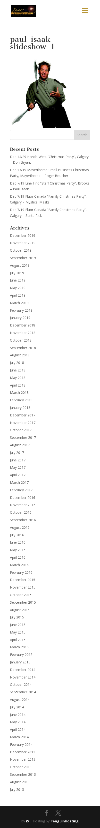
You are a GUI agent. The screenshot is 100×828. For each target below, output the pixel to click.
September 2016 (23, 520)
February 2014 (21, 744)
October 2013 (21, 767)
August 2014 (20, 699)
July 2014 (17, 707)
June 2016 (17, 542)
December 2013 (22, 752)
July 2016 (17, 535)
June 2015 (17, 624)
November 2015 (22, 587)
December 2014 (22, 669)
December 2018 (22, 325)
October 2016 (21, 512)
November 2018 (22, 332)
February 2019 (21, 310)
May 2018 (17, 377)
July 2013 (17, 789)
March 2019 (19, 302)
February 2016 (21, 572)
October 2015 (21, 594)
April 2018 (17, 385)
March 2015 (19, 647)
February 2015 (21, 654)
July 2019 (17, 273)
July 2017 (17, 452)
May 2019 (17, 287)
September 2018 (23, 347)
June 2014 (17, 714)
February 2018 (21, 400)
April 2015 (17, 639)
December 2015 (22, 579)
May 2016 (17, 549)
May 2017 (17, 467)
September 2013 (23, 774)
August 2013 (20, 782)
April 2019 (17, 295)
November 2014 (22, 677)
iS (27, 821)
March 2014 (19, 737)
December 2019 (22, 235)
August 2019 (20, 265)
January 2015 (20, 662)
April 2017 (17, 475)
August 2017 (20, 445)
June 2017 (17, 460)
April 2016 (17, 557)
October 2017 (21, 430)
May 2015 (17, 632)
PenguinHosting (64, 821)
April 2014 (17, 729)
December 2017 (22, 415)
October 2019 (21, 250)
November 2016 (22, 504)
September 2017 (23, 437)
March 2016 (19, 565)
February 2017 (21, 490)
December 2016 (22, 497)
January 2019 (20, 317)
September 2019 (23, 257)
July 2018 (17, 362)
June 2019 (17, 280)
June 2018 (17, 370)
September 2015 (23, 602)
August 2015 (20, 610)
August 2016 (20, 527)
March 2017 (19, 482)
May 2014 (17, 722)
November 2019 (22, 242)
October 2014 (21, 684)
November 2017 (22, 422)
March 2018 (19, 392)
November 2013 (22, 759)
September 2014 (23, 692)
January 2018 (20, 407)
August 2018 (20, 355)
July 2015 (17, 617)
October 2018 (21, 340)
